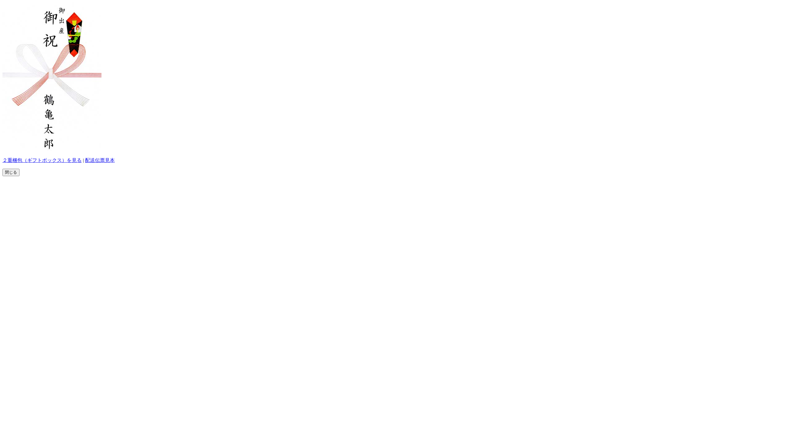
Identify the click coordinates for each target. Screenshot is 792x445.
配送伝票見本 (100, 160)
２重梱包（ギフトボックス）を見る (42, 160)
